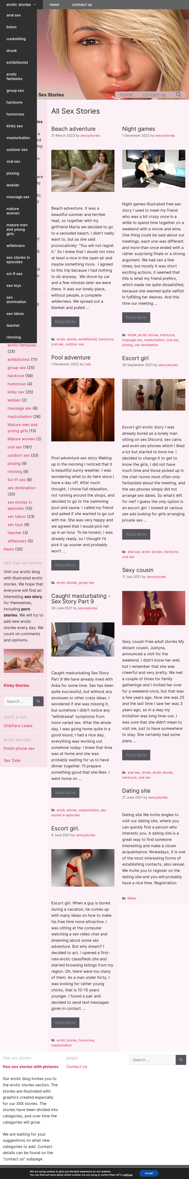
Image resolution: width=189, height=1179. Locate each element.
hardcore (14, 102)
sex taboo (15, 313)
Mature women (13, 210)
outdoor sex (17, 149)
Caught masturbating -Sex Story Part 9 (81, 598)
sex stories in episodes (18, 259)
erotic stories (18, 4)
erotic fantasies (14, 76)
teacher (13, 325)
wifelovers (15, 245)
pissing (12, 173)
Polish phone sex (19, 748)
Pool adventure (70, 357)
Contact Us (82, 4)
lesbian (12, 185)
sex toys (13, 285)
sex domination (16, 299)
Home (126, 95)
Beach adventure (73, 128)
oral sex (13, 161)
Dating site (136, 790)
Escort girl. (65, 828)
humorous (15, 114)
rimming (13, 337)
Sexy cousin (138, 570)
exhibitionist (17, 62)
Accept (149, 1173)
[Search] (38, 701)
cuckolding (16, 39)
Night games (138, 128)
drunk (11, 50)
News (54, 4)
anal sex (13, 15)
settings (128, 1175)
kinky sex (14, 126)
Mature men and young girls (17, 229)
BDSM (11, 27)
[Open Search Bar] (178, 94)
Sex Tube (12, 760)
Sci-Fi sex (14, 273)
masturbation (18, 138)
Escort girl (135, 358)
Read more (65, 321)
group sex (15, 90)
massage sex (18, 197)
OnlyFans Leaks (18, 725)
